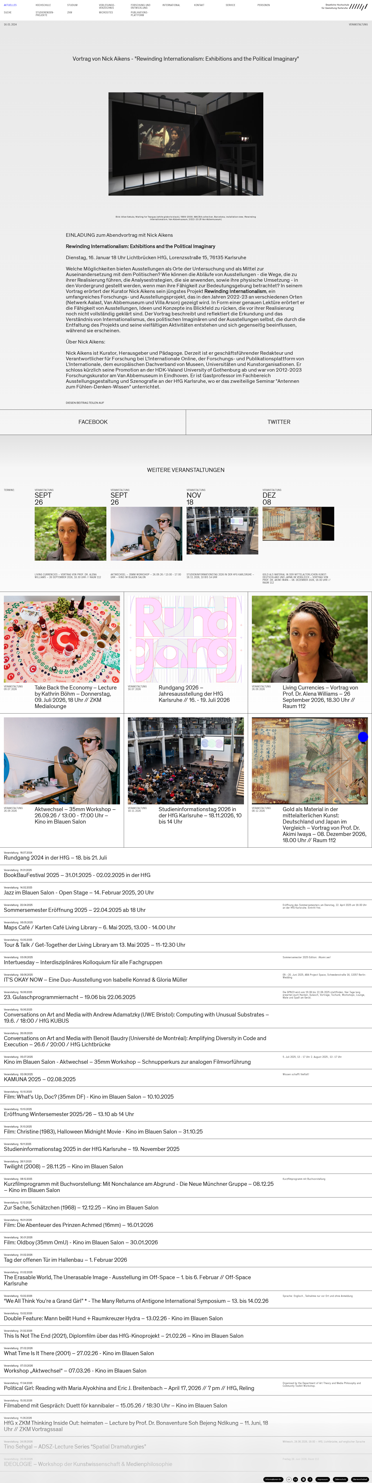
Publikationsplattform (139, 14)
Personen (263, 5)
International (171, 5)
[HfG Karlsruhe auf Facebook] (310, 1479)
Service (230, 5)
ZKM (69, 12)
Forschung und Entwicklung (140, 6)
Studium (72, 5)
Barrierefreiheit (360, 1479)
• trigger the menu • (363, 737)
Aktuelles (10, 5)
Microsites (106, 12)
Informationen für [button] (273, 1479)
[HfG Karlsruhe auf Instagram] (303, 1479)
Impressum (323, 1479)
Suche (7, 12)
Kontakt (199, 5)
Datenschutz (340, 1479)
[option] (70, 536)
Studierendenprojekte (45, 14)
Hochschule (43, 5)
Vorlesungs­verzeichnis (107, 6)
